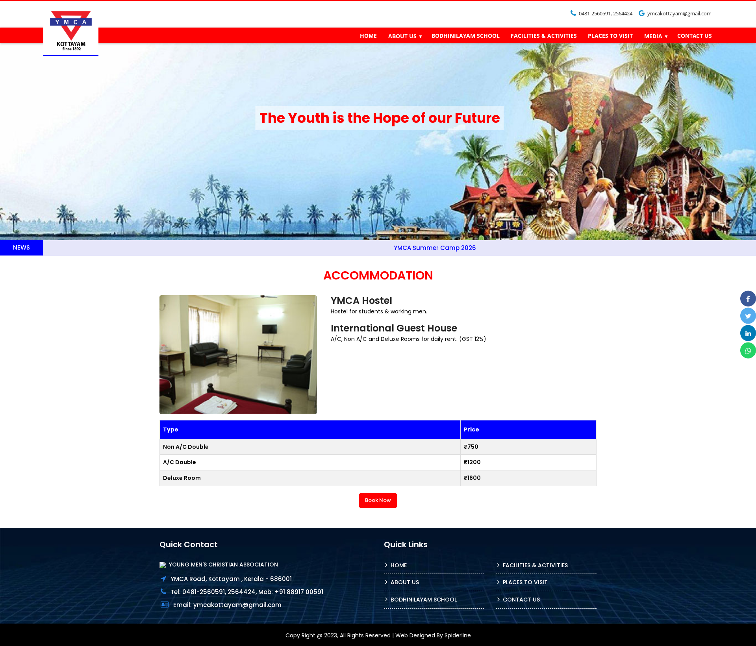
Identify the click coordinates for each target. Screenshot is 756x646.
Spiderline (458, 635)
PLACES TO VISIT (610, 35)
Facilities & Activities (535, 565)
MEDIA (653, 36)
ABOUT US (402, 36)
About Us (405, 582)
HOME (368, 35)
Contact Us (521, 599)
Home (399, 565)
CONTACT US (694, 35)
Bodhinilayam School (424, 599)
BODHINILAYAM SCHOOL (466, 35)
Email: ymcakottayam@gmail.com (227, 605)
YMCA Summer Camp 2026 (388, 248)
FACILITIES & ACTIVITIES (544, 35)
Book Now (378, 500)
